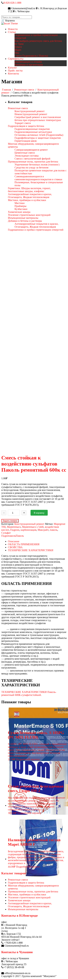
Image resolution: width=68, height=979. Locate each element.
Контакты (13, 73)
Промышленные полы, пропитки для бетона (33, 891)
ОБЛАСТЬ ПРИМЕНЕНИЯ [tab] (23, 544)
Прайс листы (15, 70)
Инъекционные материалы (23, 909)
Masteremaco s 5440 (33, 526)
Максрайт (43, 529)
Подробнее (22, 759)
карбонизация (28, 529)
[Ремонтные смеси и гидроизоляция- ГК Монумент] (9, 23)
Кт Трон (19, 43)
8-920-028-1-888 (12, 2)
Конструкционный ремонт (29, 524)
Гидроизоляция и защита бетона (26, 882)
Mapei (18, 49)
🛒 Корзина (8, 20)
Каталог (12, 67)
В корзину (39, 512)
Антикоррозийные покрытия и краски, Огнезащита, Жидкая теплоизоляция (30, 905)
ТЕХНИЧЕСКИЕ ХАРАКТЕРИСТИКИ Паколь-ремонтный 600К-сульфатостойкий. (28, 693)
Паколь (20, 535)
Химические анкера (19, 900)
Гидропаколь (8, 535)
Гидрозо (14, 529)
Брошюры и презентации (29, 64)
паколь (53, 529)
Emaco (18, 46)
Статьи (12, 32)
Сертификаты (15, 58)
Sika (17, 52)
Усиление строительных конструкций (29, 897)
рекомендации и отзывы (28, 61)
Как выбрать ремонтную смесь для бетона (38, 41)
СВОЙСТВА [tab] (15, 547)
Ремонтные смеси (24, 89)
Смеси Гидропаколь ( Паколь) (31, 55)
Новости (13, 29)
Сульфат (6, 532)
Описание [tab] (13, 541)
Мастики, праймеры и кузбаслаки (27, 894)
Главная (6, 89)
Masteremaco (14, 526)
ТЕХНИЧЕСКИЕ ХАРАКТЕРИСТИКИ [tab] (30, 550)
